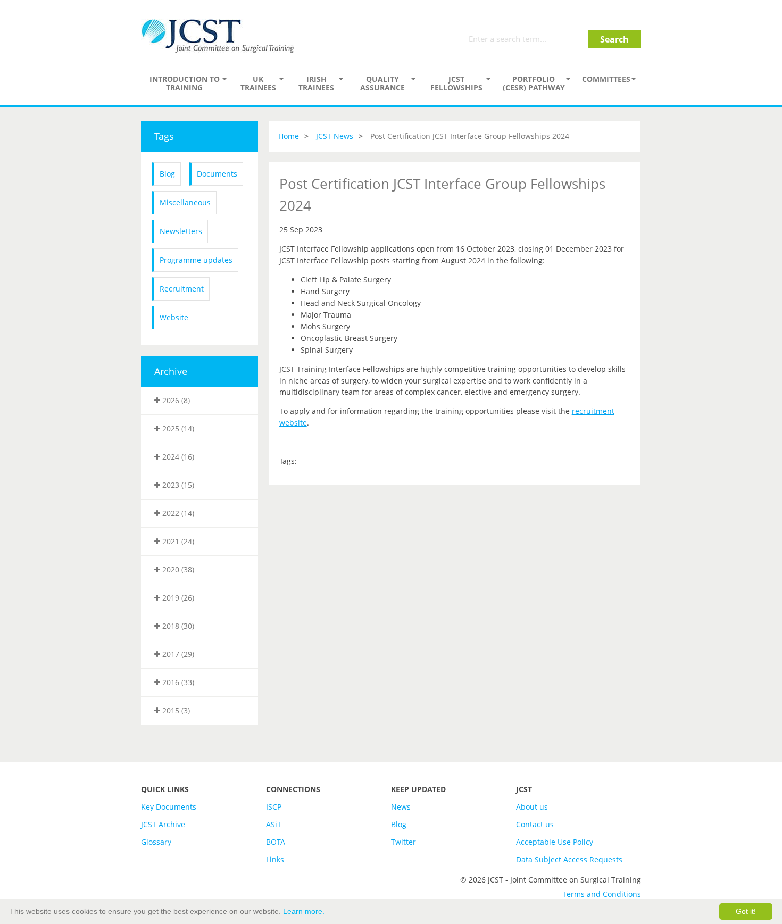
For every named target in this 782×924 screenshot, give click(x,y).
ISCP (273, 807)
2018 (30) (177, 626)
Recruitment (182, 289)
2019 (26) (177, 598)
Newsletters (181, 231)
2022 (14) (177, 513)
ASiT (273, 824)
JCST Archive (163, 824)
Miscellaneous (185, 202)
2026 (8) (175, 400)
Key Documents (168, 807)
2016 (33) (177, 682)
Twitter (403, 842)
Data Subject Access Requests (569, 859)
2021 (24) (177, 541)
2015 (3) (175, 710)
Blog (167, 174)
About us (532, 807)
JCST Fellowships (456, 83)
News (401, 807)
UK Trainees (258, 83)
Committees (606, 79)
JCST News (334, 136)
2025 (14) (177, 428)
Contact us (535, 824)
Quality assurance (382, 83)
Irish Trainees (316, 83)
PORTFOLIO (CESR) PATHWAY (534, 83)
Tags (164, 136)
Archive (170, 371)
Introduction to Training (184, 83)
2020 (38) (177, 569)
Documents (217, 174)
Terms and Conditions (601, 894)
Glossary (156, 842)
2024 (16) (177, 457)
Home (288, 136)
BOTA (275, 842)
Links (275, 859)
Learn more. (304, 911)
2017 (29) (177, 654)
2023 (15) (177, 485)
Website (174, 317)
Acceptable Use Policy (554, 842)
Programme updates (196, 260)
